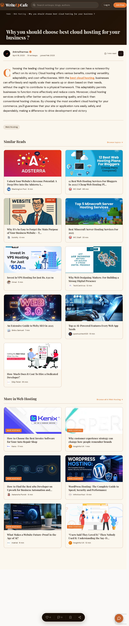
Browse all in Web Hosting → (110, 399)
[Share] (80, 617)
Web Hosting (20, 14)
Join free (120, 5)
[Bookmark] (70, 617)
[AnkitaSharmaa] (6, 53)
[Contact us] (119, 618)
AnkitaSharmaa (20, 51)
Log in (107, 5)
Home (8, 14)
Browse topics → (115, 142)
